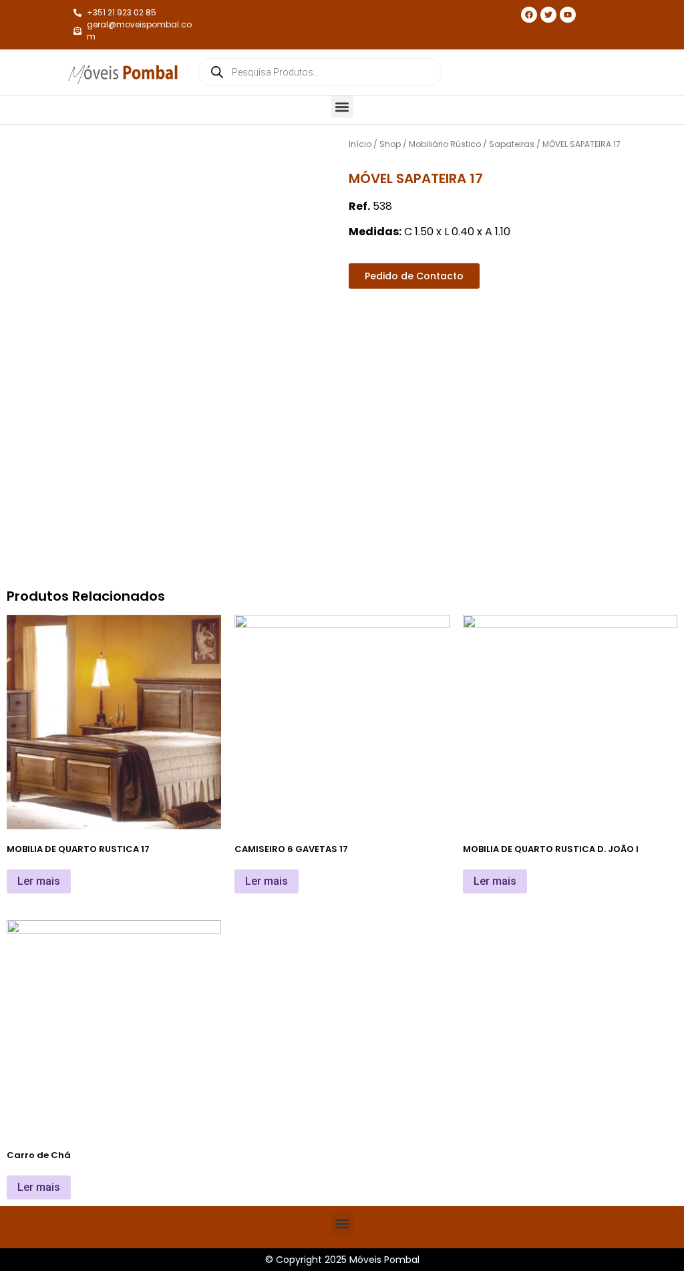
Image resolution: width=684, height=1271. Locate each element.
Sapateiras (511, 144)
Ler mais (38, 881)
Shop (390, 144)
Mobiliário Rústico (445, 144)
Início (360, 144)
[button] (342, 107)
